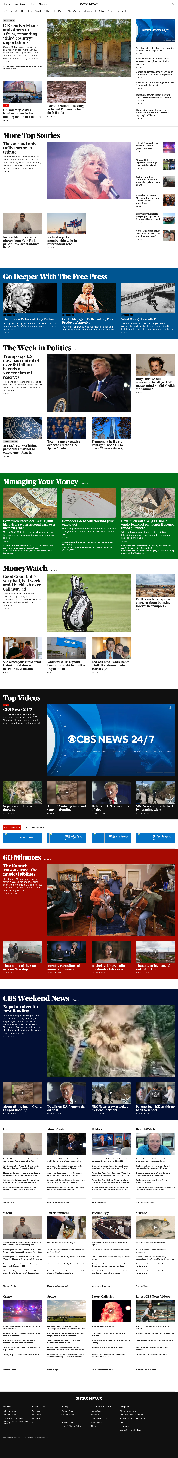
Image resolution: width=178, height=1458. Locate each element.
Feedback (124, 1426)
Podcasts (95, 1415)
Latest (7, 4)
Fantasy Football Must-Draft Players (15, 1423)
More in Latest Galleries (102, 1369)
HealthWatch (59, 11)
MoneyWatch (74, 11)
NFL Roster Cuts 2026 (13, 1418)
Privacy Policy (67, 1411)
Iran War (14, 11)
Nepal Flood (26, 11)
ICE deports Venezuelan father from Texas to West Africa (22, 67)
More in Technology (101, 1286)
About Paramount (128, 1411)
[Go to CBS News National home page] (89, 4)
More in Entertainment (57, 1286)
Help (122, 1422)
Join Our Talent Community (132, 1418)
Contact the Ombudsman (131, 1430)
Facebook (36, 1415)
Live (32, 4)
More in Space (53, 1369)
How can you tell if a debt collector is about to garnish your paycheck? (87, 548)
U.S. (6, 11)
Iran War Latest (9, 1415)
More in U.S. (8, 1202)
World (38, 11)
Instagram (36, 1418)
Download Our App (99, 1418)
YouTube (36, 1411)
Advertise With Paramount (131, 1415)
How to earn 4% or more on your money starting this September (27, 551)
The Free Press (123, 11)
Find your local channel (33, 827)
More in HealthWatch (145, 1202)
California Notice (69, 1415)
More (77, 350)
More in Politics (99, 1202)
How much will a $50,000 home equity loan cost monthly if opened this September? (147, 551)
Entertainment (89, 11)
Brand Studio (96, 1422)
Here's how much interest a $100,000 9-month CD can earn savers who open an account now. (28, 547)
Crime (102, 11)
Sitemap (94, 1426)
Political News (9, 1411)
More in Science (143, 1286)
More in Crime (9, 1369)
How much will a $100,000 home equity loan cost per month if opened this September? (146, 547)
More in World (9, 1286)
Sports (110, 11)
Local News (19, 4)
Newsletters (96, 1411)
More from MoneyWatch (58, 1202)
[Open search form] (173, 4)
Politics (47, 11)
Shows (42, 4)
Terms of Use (67, 1422)
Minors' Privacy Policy (71, 1426)
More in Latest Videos (146, 1369)
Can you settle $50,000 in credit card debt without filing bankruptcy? (88, 543)
